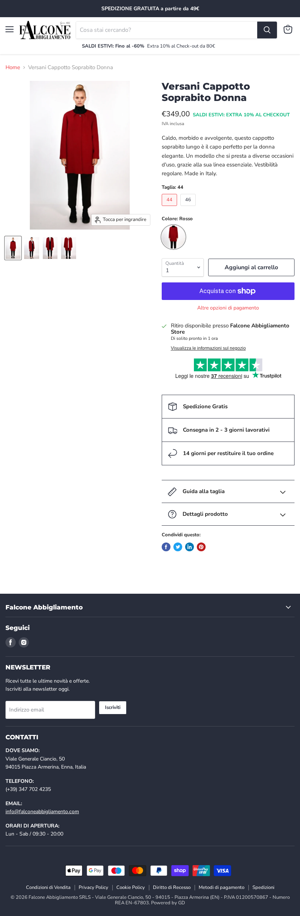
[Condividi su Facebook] (166, 547)
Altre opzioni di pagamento (228, 308)
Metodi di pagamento (221, 887)
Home (12, 67)
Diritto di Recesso (172, 887)
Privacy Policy (93, 887)
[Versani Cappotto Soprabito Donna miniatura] (13, 248)
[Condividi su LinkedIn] (189, 547)
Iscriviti (112, 707)
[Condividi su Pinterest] (201, 547)
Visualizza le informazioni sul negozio (208, 348)
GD (181, 903)
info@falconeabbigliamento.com (42, 811)
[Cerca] (267, 30)
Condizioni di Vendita (48, 887)
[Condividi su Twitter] (177, 547)
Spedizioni (263, 887)
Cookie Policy (130, 887)
